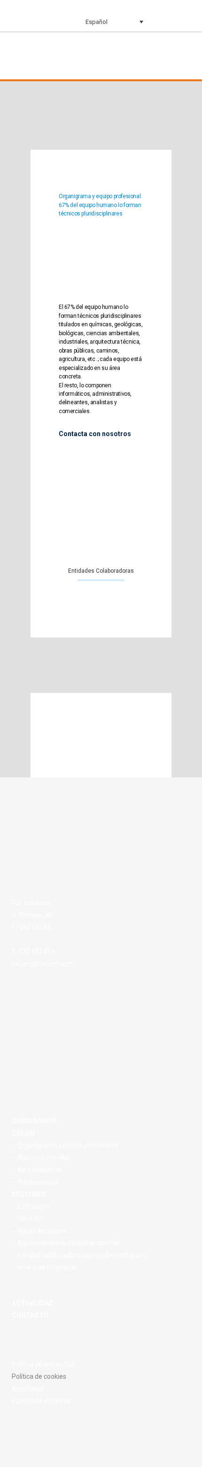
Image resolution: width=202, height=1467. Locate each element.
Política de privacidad (43, 1364)
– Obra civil (28, 1218)
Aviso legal (28, 1388)
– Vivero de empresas (44, 1267)
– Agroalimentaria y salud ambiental (65, 1243)
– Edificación (30, 1206)
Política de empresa (41, 1401)
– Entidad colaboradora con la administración (78, 1255)
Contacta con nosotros (95, 434)
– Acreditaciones (37, 1170)
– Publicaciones (35, 1182)
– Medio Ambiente (39, 1231)
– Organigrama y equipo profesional (65, 1145)
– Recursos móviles (41, 1157)
